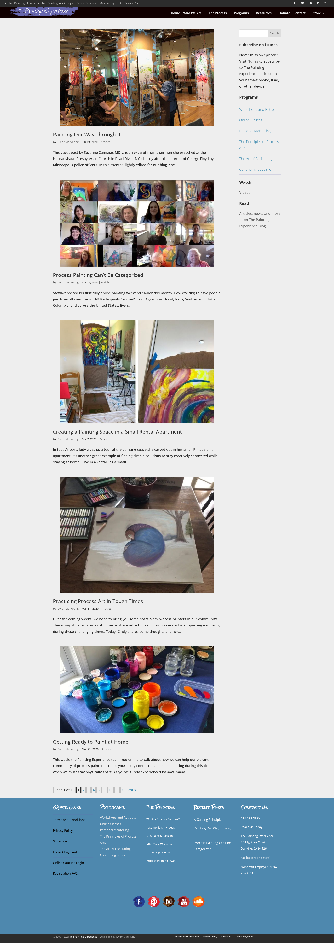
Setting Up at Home (158, 852)
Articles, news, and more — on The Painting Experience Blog (259, 219)
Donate (284, 13)
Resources (264, 13)
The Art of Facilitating (255, 158)
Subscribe (60, 841)
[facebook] (139, 901)
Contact (299, 13)
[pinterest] (154, 901)
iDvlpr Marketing (68, 142)
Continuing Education (256, 169)
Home (175, 13)
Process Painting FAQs (160, 861)
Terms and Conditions (69, 820)
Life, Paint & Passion (159, 836)
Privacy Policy (133, 4)
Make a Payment (243, 936)
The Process (218, 13)
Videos (244, 192)
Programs (241, 13)
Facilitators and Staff (255, 857)
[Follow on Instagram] (325, 3)
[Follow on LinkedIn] (310, 3)
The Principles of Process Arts (259, 144)
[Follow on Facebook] (294, 3)
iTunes (253, 61)
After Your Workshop (159, 844)
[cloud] (198, 901)
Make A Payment (110, 4)
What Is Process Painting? (163, 819)
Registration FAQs (66, 873)
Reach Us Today (251, 827)
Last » (131, 790)
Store (317, 13)
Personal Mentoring (255, 130)
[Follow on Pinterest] (317, 3)
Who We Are (192, 13)
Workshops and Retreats (258, 109)
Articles (105, 142)
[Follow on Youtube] (302, 3)
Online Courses (86, 4)
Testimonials (154, 827)
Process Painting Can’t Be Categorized (98, 274)
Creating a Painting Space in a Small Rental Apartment (117, 431)
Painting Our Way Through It (87, 134)
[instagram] (169, 901)
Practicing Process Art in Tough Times (98, 601)
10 (110, 790)
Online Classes (250, 120)
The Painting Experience (83, 936)
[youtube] (184, 901)
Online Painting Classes (20, 4)
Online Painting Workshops (55, 4)
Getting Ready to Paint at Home (90, 741)
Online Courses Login (68, 863)
